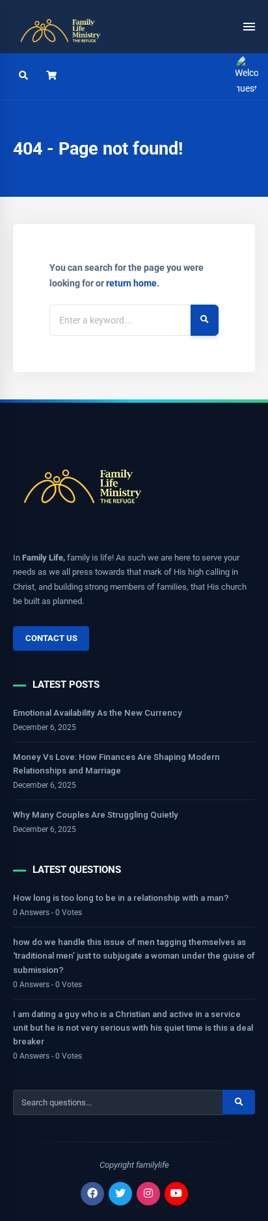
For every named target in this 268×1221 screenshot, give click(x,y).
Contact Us (51, 638)
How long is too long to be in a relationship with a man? (121, 898)
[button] (51, 76)
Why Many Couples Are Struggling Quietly (95, 815)
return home (131, 283)
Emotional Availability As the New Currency (97, 713)
